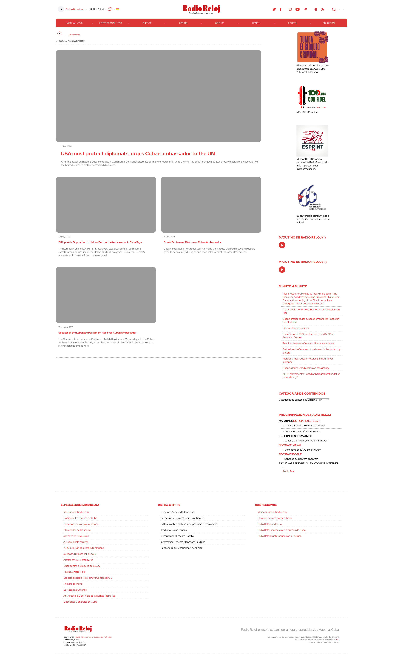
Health (256, 23)
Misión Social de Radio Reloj (272, 512)
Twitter (274, 9)
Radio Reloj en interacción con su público (279, 536)
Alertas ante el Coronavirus (78, 559)
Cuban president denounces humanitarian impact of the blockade (311, 320)
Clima (110, 9)
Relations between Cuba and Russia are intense (308, 343)
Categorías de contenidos (293, 399)
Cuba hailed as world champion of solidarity (306, 368)
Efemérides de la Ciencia (77, 530)
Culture (146, 23)
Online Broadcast (74, 9)
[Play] (282, 245)
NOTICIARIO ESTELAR (306, 421)
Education (329, 23)
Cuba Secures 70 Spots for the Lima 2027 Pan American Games (308, 335)
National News (74, 23)
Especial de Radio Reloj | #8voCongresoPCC (87, 577)
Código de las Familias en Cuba (80, 518)
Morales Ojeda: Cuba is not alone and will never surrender (308, 360)
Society (292, 23)
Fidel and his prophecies (296, 328)
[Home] (59, 33)
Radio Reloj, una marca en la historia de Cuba (282, 530)
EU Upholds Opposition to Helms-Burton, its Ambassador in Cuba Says (100, 242)
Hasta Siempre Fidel (74, 571)
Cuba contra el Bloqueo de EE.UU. (81, 565)
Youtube (297, 9)
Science (219, 23)
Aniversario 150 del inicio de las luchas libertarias (89, 595)
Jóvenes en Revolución (76, 536)
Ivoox (316, 9)
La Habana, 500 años (75, 589)
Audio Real (288, 471)
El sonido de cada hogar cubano (275, 518)
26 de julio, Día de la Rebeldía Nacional (83, 548)
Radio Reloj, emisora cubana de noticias (93, 637)
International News (110, 23)
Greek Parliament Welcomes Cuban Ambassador (192, 242)
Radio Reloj (201, 9)
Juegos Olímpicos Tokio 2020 (79, 554)
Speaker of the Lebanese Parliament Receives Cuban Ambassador (97, 332)
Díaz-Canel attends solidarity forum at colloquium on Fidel (311, 311)
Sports (183, 23)
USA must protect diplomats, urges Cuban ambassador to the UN (138, 153)
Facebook (280, 9)
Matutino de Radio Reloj (76, 512)
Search (334, 9)
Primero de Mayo (72, 583)
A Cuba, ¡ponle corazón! (76, 542)
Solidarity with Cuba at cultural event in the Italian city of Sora (312, 351)
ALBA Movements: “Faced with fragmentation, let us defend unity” (311, 375)
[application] (282, 245)
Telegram (305, 9)
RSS (322, 9)
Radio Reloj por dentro (270, 524)
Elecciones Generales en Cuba (80, 601)
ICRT (336, 639)
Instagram (290, 9)
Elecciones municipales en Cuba (80, 524)
